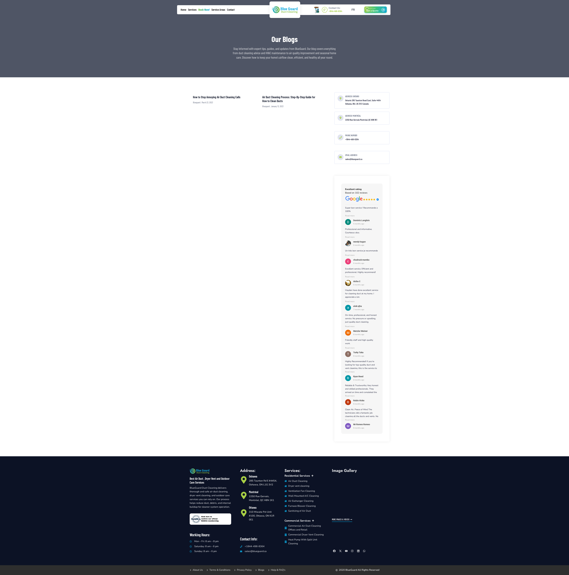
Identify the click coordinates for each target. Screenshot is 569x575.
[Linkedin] (358, 551)
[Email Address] (340, 157)
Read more (350, 215)
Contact (231, 9)
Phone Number (351, 135)
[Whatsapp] (364, 551)
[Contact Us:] (324, 10)
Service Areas (218, 9)
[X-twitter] (340, 551)
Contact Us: (334, 8)
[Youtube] (346, 551)
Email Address (351, 155)
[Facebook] (334, 551)
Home (183, 9)
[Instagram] (352, 551)
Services (192, 9)
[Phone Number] (340, 137)
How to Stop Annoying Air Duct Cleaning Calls (216, 97)
